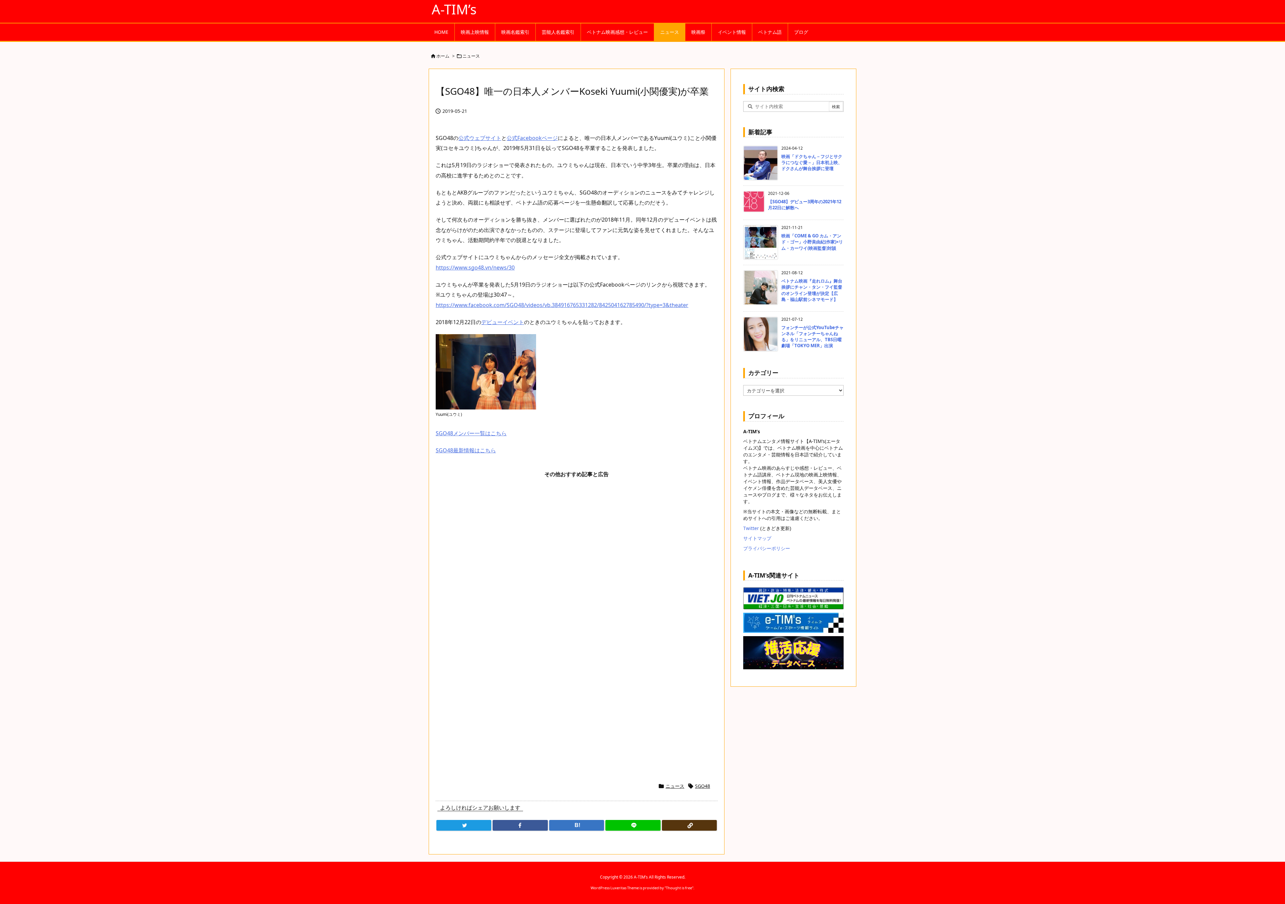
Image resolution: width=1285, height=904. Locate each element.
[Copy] (689, 825)
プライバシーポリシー (766, 548)
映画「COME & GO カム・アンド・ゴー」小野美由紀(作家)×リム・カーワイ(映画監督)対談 (812, 242)
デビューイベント (502, 322)
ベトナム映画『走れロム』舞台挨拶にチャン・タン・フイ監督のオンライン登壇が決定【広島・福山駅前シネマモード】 (811, 290)
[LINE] (632, 825)
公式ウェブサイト (479, 138)
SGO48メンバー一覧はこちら (471, 433)
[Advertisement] (576, 564)
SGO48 (702, 786)
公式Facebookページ (532, 138)
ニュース (471, 56)
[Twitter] (463, 825)
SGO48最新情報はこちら (466, 450)
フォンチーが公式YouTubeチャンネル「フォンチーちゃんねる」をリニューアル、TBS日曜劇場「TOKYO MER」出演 (812, 336)
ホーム (442, 56)
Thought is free (679, 887)
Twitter (751, 528)
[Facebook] (520, 825)
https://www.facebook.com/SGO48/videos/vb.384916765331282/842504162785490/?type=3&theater (562, 305)
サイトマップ (757, 538)
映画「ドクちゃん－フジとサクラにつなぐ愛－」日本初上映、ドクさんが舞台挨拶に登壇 (811, 162)
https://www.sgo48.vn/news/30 (475, 267)
